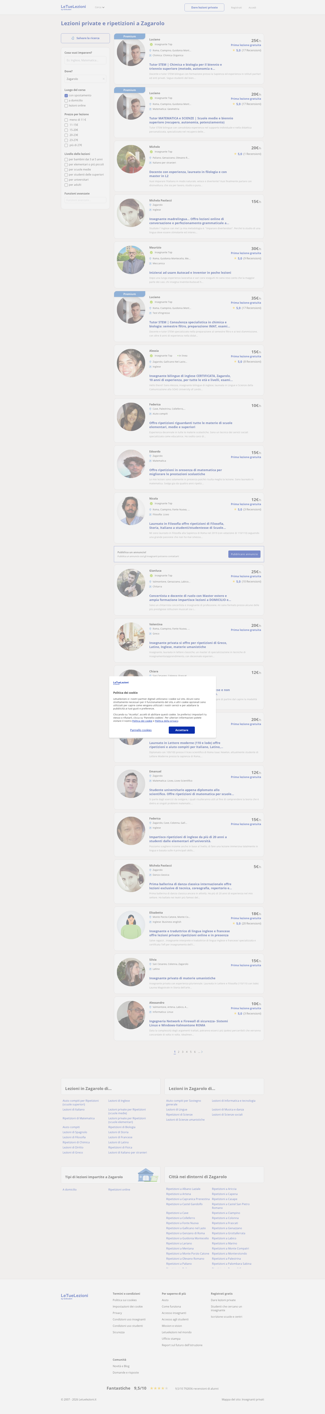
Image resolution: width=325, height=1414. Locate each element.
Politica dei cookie (142, 720)
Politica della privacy (166, 720)
